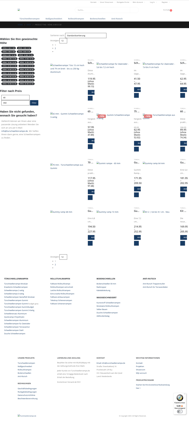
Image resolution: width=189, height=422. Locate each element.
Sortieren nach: (57, 35)
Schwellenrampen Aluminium (16, 320)
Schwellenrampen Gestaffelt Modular (19, 297)
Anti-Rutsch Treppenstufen (154, 283)
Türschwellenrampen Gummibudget (19, 307)
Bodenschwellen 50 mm (106, 283)
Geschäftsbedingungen (27, 388)
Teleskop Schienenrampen (61, 300)
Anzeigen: (54, 40)
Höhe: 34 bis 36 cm (9, 77)
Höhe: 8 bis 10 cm (8, 55)
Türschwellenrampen (30, 18)
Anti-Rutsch (117, 18)
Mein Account (138, 2)
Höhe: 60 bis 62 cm (26, 84)
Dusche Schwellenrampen (14, 333)
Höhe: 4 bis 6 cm (8, 52)
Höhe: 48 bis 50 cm (26, 80)
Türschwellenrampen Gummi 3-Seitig (19, 310)
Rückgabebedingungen (27, 392)
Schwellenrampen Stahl (13, 330)
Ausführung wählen (139, 89)
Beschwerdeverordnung (27, 398)
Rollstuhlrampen (76, 18)
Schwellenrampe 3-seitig (14, 293)
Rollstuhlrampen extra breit (61, 287)
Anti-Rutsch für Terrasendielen (155, 287)
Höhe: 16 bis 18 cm (9, 62)
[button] (51, 57)
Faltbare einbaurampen (60, 297)
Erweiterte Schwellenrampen (16, 287)
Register (165, 2)
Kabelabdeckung (103, 290)
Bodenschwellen (97, 18)
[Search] (134, 10)
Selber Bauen (102, 309)
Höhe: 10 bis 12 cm (26, 55)
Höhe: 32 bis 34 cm (26, 73)
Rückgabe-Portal (123, 2)
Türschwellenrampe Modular (16, 283)
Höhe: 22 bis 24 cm (26, 66)
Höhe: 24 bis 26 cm (9, 69)
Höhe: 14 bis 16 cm (26, 59)
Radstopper (101, 287)
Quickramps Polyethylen (14, 317)
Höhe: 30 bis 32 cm (9, 73)
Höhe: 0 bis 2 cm (8, 48)
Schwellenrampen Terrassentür (17, 327)
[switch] (180, 411)
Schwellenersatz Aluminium (15, 313)
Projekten (140, 366)
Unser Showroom (106, 2)
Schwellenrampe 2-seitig (14, 290)
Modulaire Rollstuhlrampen (108, 306)
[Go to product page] (67, 81)
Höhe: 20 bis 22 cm (9, 66)
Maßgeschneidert (54, 18)
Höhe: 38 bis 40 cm (26, 77)
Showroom (140, 370)
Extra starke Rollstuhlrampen (62, 293)
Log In (152, 2)
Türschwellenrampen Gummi (16, 300)
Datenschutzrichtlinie (26, 395)
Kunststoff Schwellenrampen (108, 302)
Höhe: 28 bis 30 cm (26, 69)
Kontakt (93, 2)
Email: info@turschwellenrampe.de (111, 363)
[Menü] (184, 394)
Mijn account (141, 373)
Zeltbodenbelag (103, 316)
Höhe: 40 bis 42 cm (9, 80)
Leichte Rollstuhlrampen (60, 290)
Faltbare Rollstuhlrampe (60, 283)
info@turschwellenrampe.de (14, 131)
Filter (34, 102)
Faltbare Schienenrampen (61, 303)
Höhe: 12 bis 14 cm (9, 59)
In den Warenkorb (93, 92)
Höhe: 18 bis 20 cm (26, 62)
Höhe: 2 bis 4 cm (24, 48)
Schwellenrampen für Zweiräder (17, 323)
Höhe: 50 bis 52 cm (9, 84)
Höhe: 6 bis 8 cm (24, 52)
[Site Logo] (35, 10)
